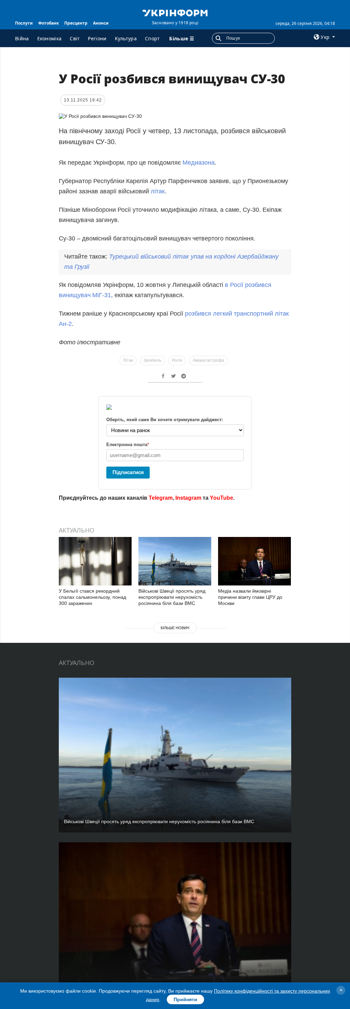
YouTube (221, 498)
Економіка (49, 38)
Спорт (152, 38)
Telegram (161, 498)
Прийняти (185, 999)
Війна (22, 38)
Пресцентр (76, 23)
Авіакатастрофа (208, 360)
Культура (126, 38)
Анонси (101, 23)
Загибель (152, 360)
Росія (177, 360)
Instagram (188, 498)
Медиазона (199, 162)
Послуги (24, 23)
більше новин (175, 628)
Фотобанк (48, 23)
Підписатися (128, 472)
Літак (128, 360)
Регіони (97, 38)
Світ (75, 38)
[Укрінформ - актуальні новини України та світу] (175, 12)
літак (158, 191)
